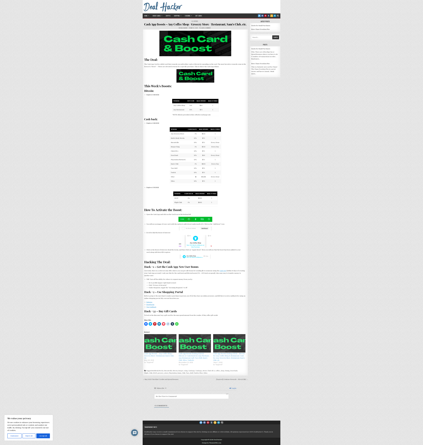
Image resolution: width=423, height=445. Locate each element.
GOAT (155, 373)
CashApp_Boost (201, 371)
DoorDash (233, 371)
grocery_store (163, 373)
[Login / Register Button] (274, 15)
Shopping (177, 16)
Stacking (187, 16)
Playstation (173, 373)
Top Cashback (151, 307)
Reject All (28, 436)
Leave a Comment (206, 28)
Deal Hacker (183, 28)
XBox (205, 373)
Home (145, 16)
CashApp (191, 371)
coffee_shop (219, 371)
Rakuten (149, 302)
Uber (201, 373)
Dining (227, 371)
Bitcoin (175, 371)
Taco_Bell (189, 373)
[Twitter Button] (259, 15)
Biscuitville (168, 371)
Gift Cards (198, 16)
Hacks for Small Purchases (260, 25)
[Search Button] (277, 15)
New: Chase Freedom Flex (260, 29)
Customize (14, 436)
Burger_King (183, 371)
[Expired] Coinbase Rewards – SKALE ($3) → (232, 379)
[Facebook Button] (262, 15)
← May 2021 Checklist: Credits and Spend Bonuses (160, 379)
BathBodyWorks (157, 371)
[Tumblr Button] (268, 15)
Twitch (196, 373)
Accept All (43, 436)
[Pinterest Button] (265, 15)
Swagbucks (150, 304)
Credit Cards (157, 16)
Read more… (255, 59)
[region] (28, 428)
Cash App (223, 271)
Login (233, 388)
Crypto (168, 16)
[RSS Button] (271, 15)
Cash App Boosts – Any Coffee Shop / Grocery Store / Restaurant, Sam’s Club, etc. (195, 24)
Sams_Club (181, 373)
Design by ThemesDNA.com (211, 443)
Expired (196, 21)
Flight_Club (148, 373)
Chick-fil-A (211, 371)
